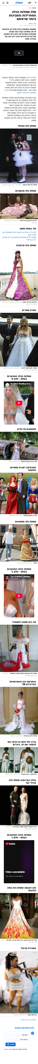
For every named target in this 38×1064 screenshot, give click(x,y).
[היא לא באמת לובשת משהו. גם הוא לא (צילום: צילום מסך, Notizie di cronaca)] (19, 808)
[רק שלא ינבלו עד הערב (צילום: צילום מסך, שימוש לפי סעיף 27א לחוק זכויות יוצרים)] (19, 277)
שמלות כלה (32, 1020)
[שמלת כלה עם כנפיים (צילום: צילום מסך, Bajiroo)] (19, 712)
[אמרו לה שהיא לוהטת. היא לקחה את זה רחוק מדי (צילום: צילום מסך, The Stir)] (19, 918)
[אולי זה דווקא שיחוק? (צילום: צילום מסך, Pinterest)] (19, 495)
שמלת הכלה (31, 78)
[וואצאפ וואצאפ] (7, 3)
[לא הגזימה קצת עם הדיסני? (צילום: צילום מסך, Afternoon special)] (19, 209)
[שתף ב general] (3, 3)
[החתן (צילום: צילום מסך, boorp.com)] (19, 544)
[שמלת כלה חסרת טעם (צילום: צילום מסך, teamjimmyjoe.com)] (19, 158)
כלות (27, 1020)
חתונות (23, 1020)
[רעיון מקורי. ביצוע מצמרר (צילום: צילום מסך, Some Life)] (19, 761)
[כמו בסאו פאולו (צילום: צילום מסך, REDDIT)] (19, 984)
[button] (29, 3)
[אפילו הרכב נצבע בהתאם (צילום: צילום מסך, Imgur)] (19, 447)
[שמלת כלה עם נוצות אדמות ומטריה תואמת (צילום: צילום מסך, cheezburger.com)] (19, 651)
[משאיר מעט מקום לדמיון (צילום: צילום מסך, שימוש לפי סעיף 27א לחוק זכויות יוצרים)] (19, 342)
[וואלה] (19, 3)
